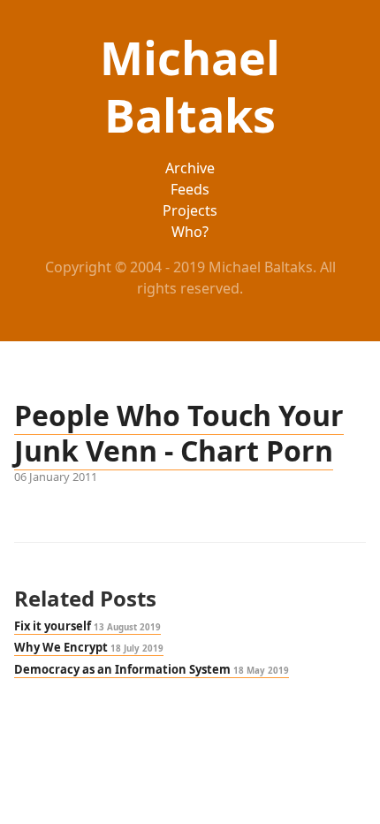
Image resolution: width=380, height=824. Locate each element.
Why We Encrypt (88, 647)
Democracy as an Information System (151, 669)
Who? (190, 231)
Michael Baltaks (190, 86)
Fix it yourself (87, 626)
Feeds (190, 189)
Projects (190, 210)
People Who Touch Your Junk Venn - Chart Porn (179, 432)
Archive (190, 168)
